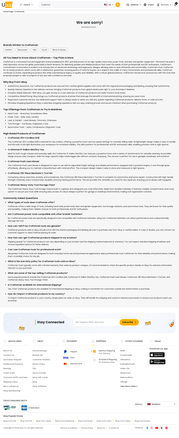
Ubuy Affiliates (39, 386)
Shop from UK (26, 421)
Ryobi (44, 50)
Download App (39, 350)
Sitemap (7, 368)
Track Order (9, 373)
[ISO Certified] (29, 407)
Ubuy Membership (11, 390)
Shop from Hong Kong (64, 421)
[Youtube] (156, 428)
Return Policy (38, 364)
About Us (7, 350)
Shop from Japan (43, 421)
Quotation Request (12, 359)
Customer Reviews (41, 359)
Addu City (125, 368)
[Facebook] (147, 428)
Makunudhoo (126, 377)
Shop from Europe (142, 421)
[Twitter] (161, 428)
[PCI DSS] (9, 408)
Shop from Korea (85, 421)
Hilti (34, 50)
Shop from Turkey (123, 421)
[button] (133, 4)
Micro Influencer (11, 386)
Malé (122, 350)
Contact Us (8, 355)
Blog (34, 382)
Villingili (123, 382)
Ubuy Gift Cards (40, 377)
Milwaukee (22, 50)
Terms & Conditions (68, 428)
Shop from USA (9, 421)
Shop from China (104, 421)
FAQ (34, 368)
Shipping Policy (10, 382)
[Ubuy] (7, 4)
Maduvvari (125, 373)
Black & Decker (59, 50)
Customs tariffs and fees (15, 377)
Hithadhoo (125, 359)
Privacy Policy (87, 428)
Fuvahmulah (126, 355)
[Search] (117, 4)
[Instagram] (152, 428)
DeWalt (8, 50)
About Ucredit (39, 373)
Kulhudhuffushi (127, 364)
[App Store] (157, 355)
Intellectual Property (13, 364)
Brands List (37, 355)
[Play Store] (157, 362)
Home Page (8, 11)
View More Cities (128, 386)
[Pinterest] (166, 428)
